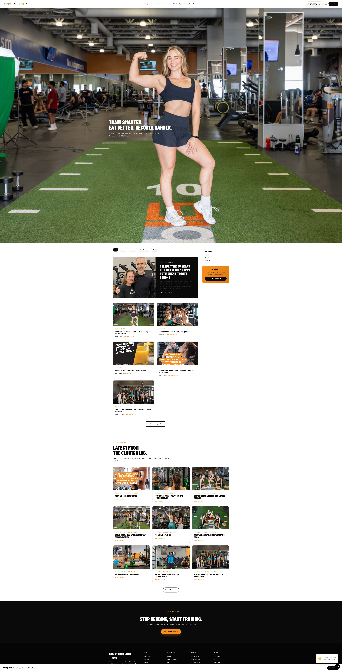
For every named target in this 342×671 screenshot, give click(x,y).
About (28, 4)
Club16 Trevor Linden (14, 3)
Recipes (132, 250)
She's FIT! (187, 4)
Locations (167, 4)
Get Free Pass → (215, 278)
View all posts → (171, 590)
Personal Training (196, 659)
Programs (148, 4)
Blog (215, 659)
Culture (155, 250)
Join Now (333, 4)
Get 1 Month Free (170, 631)
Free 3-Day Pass (172, 659)
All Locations (147, 656)
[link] (133, 321)
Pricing (169, 656)
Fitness (123, 250)
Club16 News (144, 250)
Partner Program (195, 662)
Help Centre (217, 662)
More (194, 4)
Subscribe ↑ (333, 668)
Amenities (158, 4)
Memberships (177, 4)
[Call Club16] (326, 4)
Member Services (196, 656)
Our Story (217, 656)
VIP (168, 662)
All (115, 250)
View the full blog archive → (155, 424)
